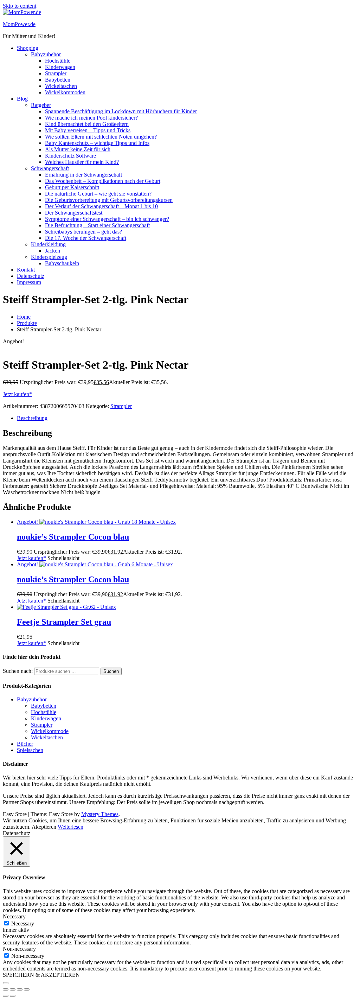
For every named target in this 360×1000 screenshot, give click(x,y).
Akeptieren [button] (44, 827)
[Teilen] (19, 989)
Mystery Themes (99, 814)
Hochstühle (57, 61)
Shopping (27, 48)
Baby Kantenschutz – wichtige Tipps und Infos (97, 143)
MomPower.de (19, 24)
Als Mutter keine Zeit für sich (77, 149)
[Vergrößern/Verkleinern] (5, 989)
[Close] (5, 983)
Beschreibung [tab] (32, 418)
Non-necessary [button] (19, 949)
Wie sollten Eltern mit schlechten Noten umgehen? (101, 137)
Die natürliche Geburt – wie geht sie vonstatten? (98, 194)
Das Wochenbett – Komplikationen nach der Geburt (102, 181)
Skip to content (19, 6)
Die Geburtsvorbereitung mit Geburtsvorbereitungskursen (109, 200)
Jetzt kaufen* (17, 394)
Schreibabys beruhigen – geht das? (83, 232)
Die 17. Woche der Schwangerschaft (85, 238)
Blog (22, 99)
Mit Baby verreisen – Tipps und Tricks (87, 130)
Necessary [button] (14, 916)
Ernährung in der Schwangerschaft (83, 175)
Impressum (29, 282)
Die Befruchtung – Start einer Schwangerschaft (97, 225)
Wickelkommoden (65, 92)
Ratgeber (41, 105)
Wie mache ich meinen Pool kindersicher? (91, 118)
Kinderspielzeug (49, 257)
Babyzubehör (46, 54)
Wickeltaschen (61, 86)
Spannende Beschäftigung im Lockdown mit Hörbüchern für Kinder (121, 111)
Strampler (55, 73)
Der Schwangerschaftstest (73, 213)
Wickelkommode (50, 731)
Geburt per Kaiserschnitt (72, 187)
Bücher (25, 744)
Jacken (52, 251)
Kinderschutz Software (70, 156)
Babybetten (57, 80)
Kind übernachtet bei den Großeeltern (87, 124)
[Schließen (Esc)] (27, 989)
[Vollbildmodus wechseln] (12, 989)
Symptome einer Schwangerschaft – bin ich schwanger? (107, 219)
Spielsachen (30, 750)
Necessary (22, 923)
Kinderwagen (60, 67)
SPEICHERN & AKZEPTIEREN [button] (41, 975)
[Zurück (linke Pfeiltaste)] (5, 996)
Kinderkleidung (48, 244)
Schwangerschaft (50, 168)
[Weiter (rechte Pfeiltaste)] (12, 996)
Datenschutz (30, 276)
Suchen (111, 671)
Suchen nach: (18, 671)
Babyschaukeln (62, 263)
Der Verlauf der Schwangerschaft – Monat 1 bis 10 (101, 206)
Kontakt (26, 270)
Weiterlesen (70, 827)
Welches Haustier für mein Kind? (82, 162)
